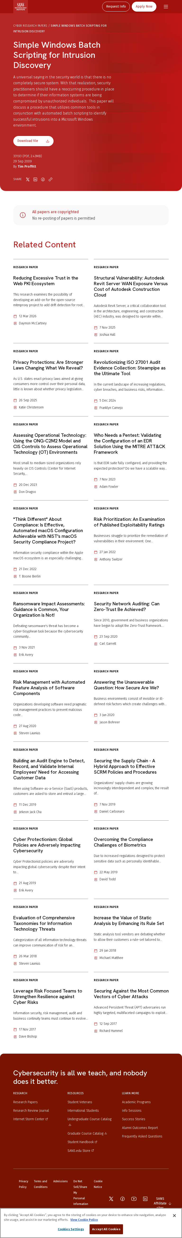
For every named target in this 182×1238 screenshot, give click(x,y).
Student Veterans (80, 1102)
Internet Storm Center (28, 1119)
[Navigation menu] (166, 6)
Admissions (60, 1181)
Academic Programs (136, 1102)
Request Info (116, 6)
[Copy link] (50, 179)
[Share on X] (27, 179)
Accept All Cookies (106, 1229)
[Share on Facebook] (43, 179)
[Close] (174, 1215)
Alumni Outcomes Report (140, 1128)
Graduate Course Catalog (85, 1134)
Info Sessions (131, 1111)
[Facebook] (122, 1199)
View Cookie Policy (84, 1219)
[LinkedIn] (145, 1199)
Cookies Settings (71, 1229)
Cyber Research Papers (30, 25)
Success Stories (133, 1119)
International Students (83, 1111)
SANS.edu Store (79, 1151)
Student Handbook (81, 1142)
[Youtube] (134, 1199)
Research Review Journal (31, 1111)
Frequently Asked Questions (142, 1136)
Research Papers (25, 1102)
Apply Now (144, 6)
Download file (27, 141)
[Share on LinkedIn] (35, 179)
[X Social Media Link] (111, 1199)
